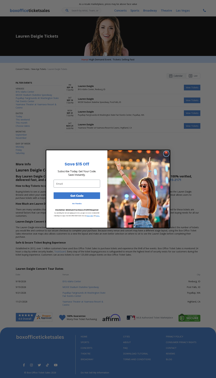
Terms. (98, 215)
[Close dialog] (166, 153)
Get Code (76, 195)
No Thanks (77, 203)
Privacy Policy (89, 215)
